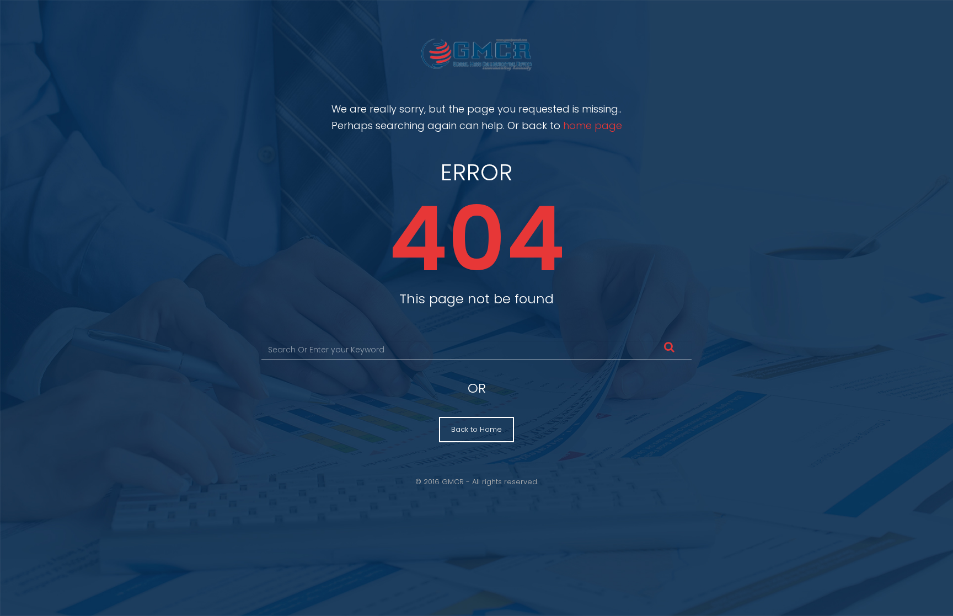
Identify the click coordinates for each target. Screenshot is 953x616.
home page (592, 125)
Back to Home (476, 429)
